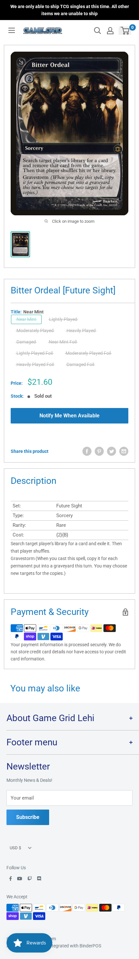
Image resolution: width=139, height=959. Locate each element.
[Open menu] (11, 30)
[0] (125, 30)
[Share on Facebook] (86, 451)
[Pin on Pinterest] (99, 451)
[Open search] (97, 30)
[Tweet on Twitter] (111, 451)
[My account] (110, 30)
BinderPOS (90, 945)
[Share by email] (123, 451)
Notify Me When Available (69, 416)
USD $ (15, 847)
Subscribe (27, 817)
